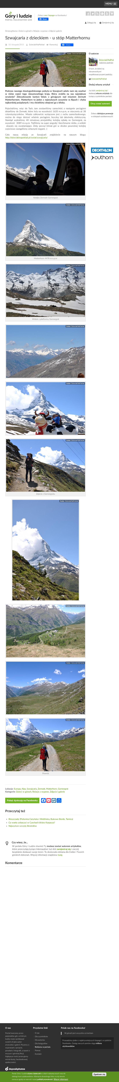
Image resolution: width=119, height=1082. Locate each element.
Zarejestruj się (108, 23)
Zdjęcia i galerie (55, 31)
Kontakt (38, 1054)
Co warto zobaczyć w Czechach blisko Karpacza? (32, 823)
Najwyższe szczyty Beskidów (23, 826)
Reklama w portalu (42, 1047)
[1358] (45, 745)
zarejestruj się (64, 849)
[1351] (45, 290)
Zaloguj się (91, 23)
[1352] (45, 351)
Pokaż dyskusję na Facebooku (22, 800)
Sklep (112, 14)
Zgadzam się (99, 1074)
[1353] (45, 408)
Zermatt (41, 789)
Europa (17, 789)
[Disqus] (45, 906)
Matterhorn (51, 789)
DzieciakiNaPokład (36, 45)
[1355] (45, 631)
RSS (97, 14)
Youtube (107, 14)
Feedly (102, 14)
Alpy (24, 789)
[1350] (45, 169)
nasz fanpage (49, 15)
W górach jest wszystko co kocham (78, 1033)
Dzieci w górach (25, 31)
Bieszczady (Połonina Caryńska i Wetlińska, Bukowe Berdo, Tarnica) (41, 819)
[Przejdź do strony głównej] (18, 16)
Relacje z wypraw (40, 31)
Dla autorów (40, 1040)
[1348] (45, 230)
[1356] (45, 688)
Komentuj (53, 45)
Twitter (93, 14)
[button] (111, 3)
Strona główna (11, 31)
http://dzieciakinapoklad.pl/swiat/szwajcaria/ (26, 138)
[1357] (45, 550)
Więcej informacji (61, 1079)
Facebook (88, 14)
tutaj (60, 855)
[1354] (45, 465)
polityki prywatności (45, 1079)
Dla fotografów (41, 1044)
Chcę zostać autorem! (100, 104)
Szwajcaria (32, 789)
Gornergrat (63, 789)
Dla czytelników (41, 1037)
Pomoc (37, 1051)
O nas (37, 1033)
